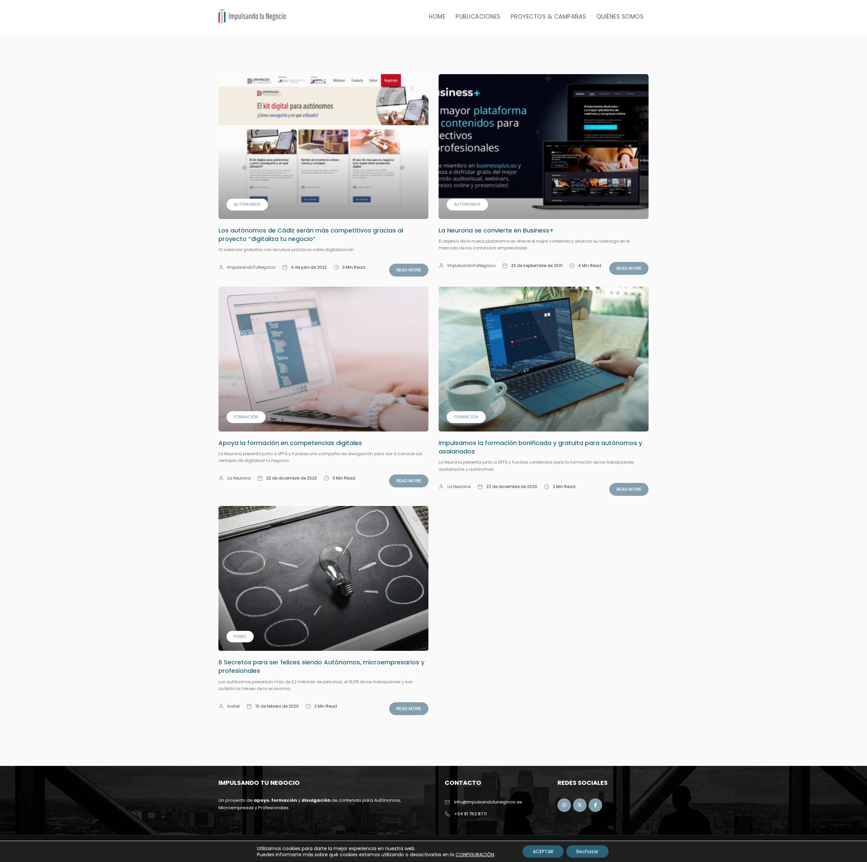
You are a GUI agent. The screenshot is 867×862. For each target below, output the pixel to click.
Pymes (240, 636)
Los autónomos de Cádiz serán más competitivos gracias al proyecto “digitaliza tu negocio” (310, 234)
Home (437, 17)
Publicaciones (478, 17)
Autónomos (247, 204)
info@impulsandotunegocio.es (488, 802)
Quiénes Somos (620, 17)
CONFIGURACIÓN (475, 855)
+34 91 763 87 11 (470, 814)
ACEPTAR (543, 851)
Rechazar (587, 851)
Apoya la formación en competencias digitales (290, 443)
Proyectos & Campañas (548, 17)
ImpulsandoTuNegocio (251, 267)
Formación (246, 417)
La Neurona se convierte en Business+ (496, 230)
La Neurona (239, 478)
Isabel (233, 706)
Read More (408, 270)
